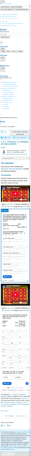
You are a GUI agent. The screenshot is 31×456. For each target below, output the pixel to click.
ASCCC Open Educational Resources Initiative (14, 154)
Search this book (4, 31)
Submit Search (5, 37)
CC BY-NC (25, 398)
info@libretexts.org (9, 449)
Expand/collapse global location (29, 137)
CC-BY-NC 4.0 (7, 206)
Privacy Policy (12, 446)
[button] (6, 106)
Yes (4, 425)
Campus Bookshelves (22, 137)
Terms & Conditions (22, 446)
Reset (2, 48)
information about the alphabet (11, 169)
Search (3, 454)
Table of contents (8, 158)
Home (9, 137)
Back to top (4, 410)
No (10, 425)
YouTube (26, 206)
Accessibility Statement (7, 447)
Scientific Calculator (8, 94)
